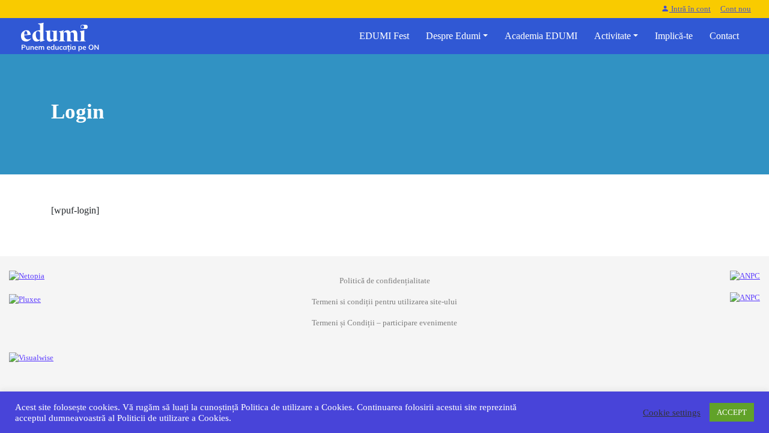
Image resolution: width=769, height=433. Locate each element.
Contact (724, 36)
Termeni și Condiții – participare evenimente (384, 323)
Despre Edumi (453, 36)
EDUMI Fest (384, 36)
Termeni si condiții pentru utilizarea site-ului (384, 302)
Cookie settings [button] (672, 412)
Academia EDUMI (541, 36)
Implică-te (674, 36)
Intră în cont (690, 9)
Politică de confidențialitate (384, 281)
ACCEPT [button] (732, 412)
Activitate (612, 36)
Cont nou (735, 9)
